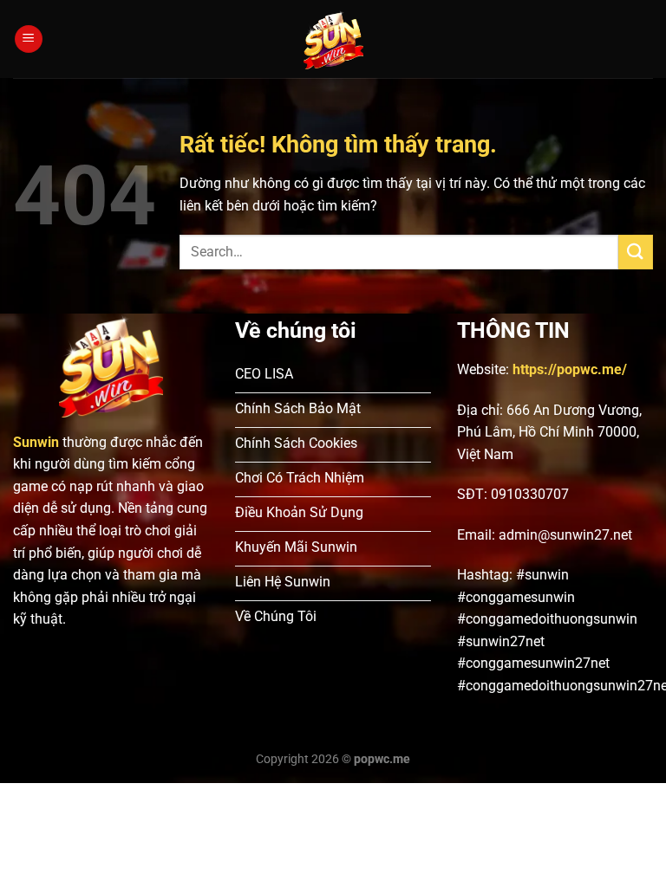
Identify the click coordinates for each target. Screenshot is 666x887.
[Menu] (28, 39)
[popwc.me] (333, 39)
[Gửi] (635, 252)
